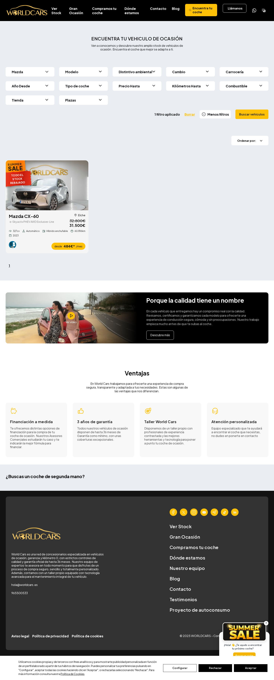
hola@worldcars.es (24, 585)
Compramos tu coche (104, 10)
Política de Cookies (72, 674)
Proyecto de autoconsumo (200, 610)
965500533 (19, 593)
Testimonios (183, 599)
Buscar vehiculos (252, 114)
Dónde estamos (132, 10)
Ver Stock (56, 10)
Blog (175, 8)
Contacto (158, 8)
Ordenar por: (246, 140)
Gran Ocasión (76, 10)
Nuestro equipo (187, 568)
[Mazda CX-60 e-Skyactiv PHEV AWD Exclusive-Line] (47, 185)
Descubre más (160, 335)
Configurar (179, 668)
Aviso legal (20, 636)
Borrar (190, 114)
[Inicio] (27, 10)
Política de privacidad (50, 636)
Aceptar (250, 668)
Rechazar (215, 668)
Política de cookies (87, 636)
